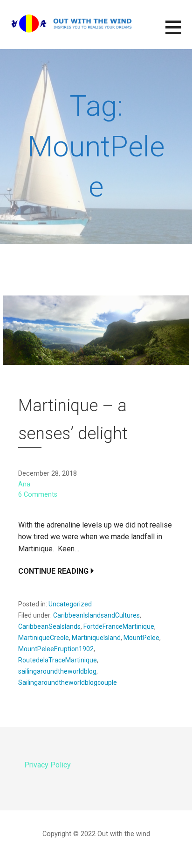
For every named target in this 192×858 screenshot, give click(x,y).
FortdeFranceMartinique (118, 626)
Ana (24, 484)
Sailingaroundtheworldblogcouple (67, 682)
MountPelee (141, 637)
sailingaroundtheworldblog (57, 671)
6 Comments (37, 495)
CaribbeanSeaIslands (49, 626)
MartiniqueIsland (96, 637)
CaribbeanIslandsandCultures (96, 615)
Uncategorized (70, 604)
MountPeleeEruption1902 (56, 649)
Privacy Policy (47, 764)
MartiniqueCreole (43, 637)
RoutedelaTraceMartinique (57, 660)
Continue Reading (53, 571)
